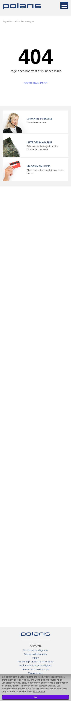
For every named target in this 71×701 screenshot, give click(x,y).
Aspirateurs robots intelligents (35, 665)
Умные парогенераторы (35, 669)
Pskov (35, 657)
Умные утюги (35, 673)
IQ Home (35, 646)
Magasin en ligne (38, 166)
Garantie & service (39, 118)
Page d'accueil (10, 21)
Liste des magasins (39, 142)
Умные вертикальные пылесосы (35, 661)
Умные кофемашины (35, 654)
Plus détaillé (39, 691)
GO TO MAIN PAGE (35, 83)
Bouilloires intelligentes (35, 650)
